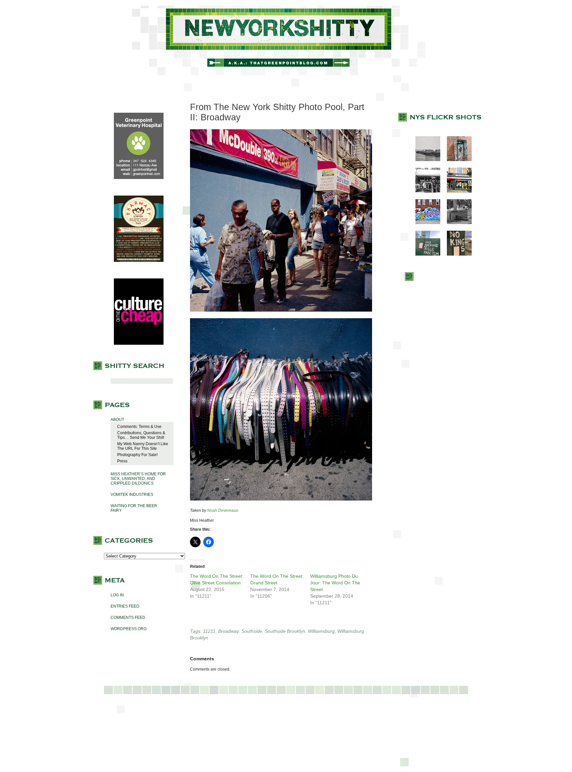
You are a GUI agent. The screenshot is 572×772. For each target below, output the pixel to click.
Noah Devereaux (222, 510)
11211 (209, 631)
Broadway (228, 631)
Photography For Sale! (137, 454)
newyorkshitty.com (286, 40)
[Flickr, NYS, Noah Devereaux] (281, 313)
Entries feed (125, 606)
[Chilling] (456, 222)
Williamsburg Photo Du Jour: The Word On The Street (335, 582)
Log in (117, 595)
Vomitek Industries (132, 494)
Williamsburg (321, 631)
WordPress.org (129, 628)
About (117, 419)
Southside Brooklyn (285, 631)
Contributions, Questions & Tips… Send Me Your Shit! (141, 435)
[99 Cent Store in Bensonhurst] (424, 191)
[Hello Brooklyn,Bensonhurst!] (424, 222)
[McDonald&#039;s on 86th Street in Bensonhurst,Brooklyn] (456, 191)
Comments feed (128, 617)
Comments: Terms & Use (139, 426)
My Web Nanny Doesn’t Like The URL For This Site (142, 446)
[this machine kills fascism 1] (424, 254)
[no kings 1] (456, 254)
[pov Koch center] (424, 159)
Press (122, 461)
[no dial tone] (456, 159)
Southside (251, 631)
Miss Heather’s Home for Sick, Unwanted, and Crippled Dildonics (138, 479)
